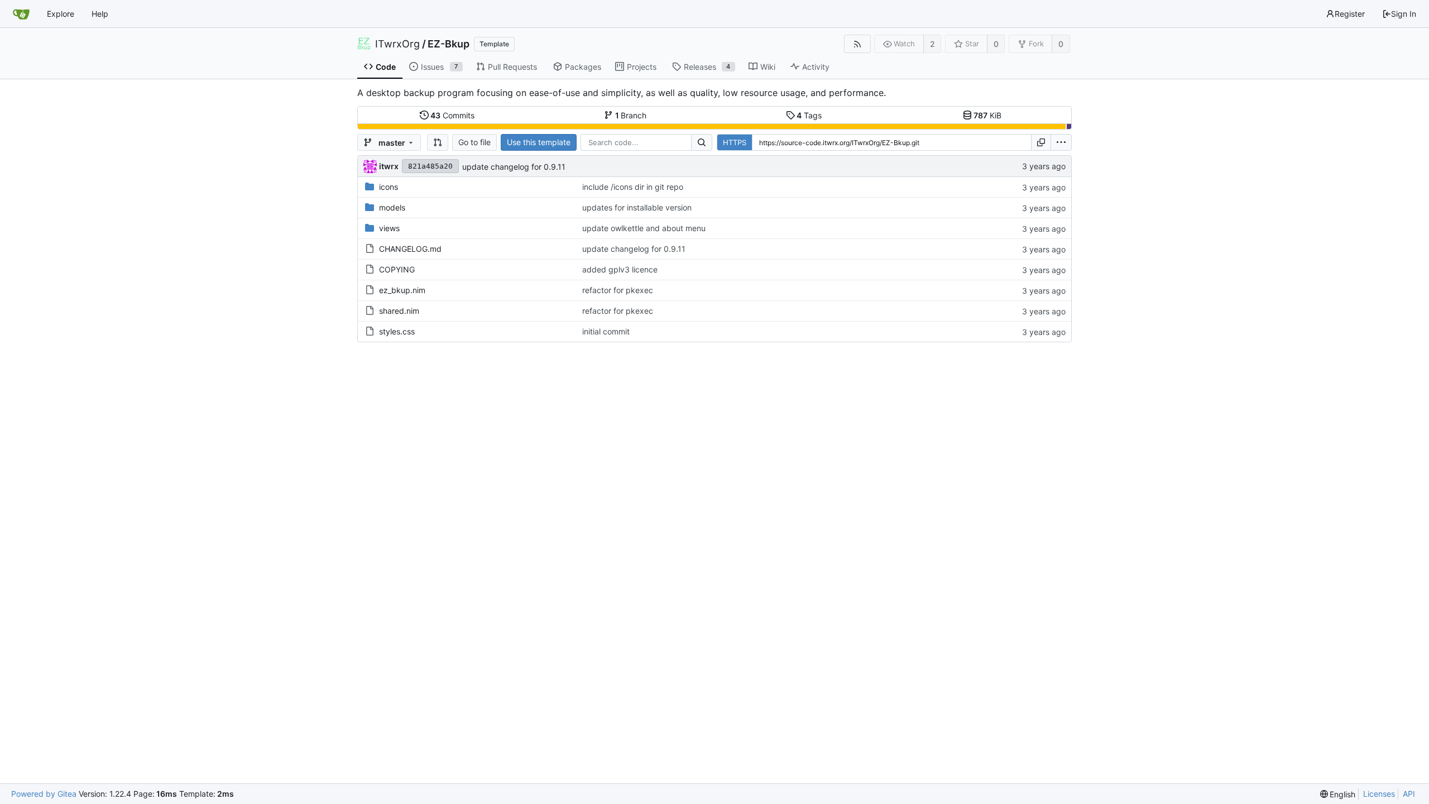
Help (100, 13)
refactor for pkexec (617, 290)
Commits (452, 115)
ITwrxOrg (397, 44)
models (392, 207)
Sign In (1403, 13)
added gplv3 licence (620, 269)
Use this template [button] (538, 142)
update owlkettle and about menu (644, 228)
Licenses (1379, 793)
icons (388, 187)
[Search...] (701, 142)
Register (1350, 13)
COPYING (397, 269)
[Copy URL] (1041, 142)
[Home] (21, 14)
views (389, 228)
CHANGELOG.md (410, 248)
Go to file (474, 142)
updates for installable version (637, 207)
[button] (437, 142)
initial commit (606, 331)
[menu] (1061, 142)
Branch (631, 115)
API (1409, 793)
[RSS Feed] (857, 44)
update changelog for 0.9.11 (513, 166)
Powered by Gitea (43, 793)
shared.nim (399, 310)
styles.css (397, 331)
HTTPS (734, 142)
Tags (809, 115)
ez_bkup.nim (402, 290)
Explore (60, 13)
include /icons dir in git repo (632, 187)
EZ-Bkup (448, 44)
